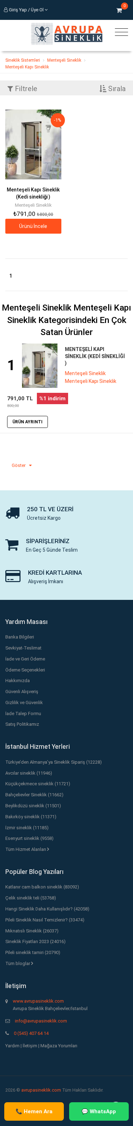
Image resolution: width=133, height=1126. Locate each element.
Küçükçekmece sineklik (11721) (37, 783)
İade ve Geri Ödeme (25, 659)
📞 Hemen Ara (34, 1111)
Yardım (12, 1045)
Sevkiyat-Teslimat (23, 648)
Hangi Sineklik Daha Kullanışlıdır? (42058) (47, 909)
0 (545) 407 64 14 (31, 1033)
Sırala (116, 88)
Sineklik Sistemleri (22, 60)
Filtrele (25, 88)
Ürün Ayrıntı (27, 421)
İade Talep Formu (23, 713)
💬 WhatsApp (99, 1111)
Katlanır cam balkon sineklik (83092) (42, 887)
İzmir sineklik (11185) (27, 827)
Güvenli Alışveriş (21, 691)
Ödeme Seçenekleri (25, 670)
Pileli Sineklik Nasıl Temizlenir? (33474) (44, 919)
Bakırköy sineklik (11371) (30, 816)
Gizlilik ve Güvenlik (24, 702)
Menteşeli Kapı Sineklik (27, 67)
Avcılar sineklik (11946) (28, 773)
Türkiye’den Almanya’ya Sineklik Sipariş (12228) (53, 762)
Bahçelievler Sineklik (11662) (34, 794)
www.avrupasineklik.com (38, 1001)
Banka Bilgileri (19, 637)
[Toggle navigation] (119, 32)
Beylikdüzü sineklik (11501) (33, 805)
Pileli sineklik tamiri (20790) (32, 952)
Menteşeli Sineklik (64, 60)
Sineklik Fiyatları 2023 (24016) (35, 941)
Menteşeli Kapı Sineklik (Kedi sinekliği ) (95, 356)
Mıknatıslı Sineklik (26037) (32, 930)
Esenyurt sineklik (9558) (29, 838)
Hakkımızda (17, 680)
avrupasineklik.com (41, 1090)
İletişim (30, 1045)
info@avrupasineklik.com (41, 1021)
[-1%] (33, 144)
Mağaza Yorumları (58, 1045)
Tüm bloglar (18, 963)
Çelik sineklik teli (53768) (30, 898)
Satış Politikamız (22, 724)
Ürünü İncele (33, 226)
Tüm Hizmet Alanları (26, 849)
